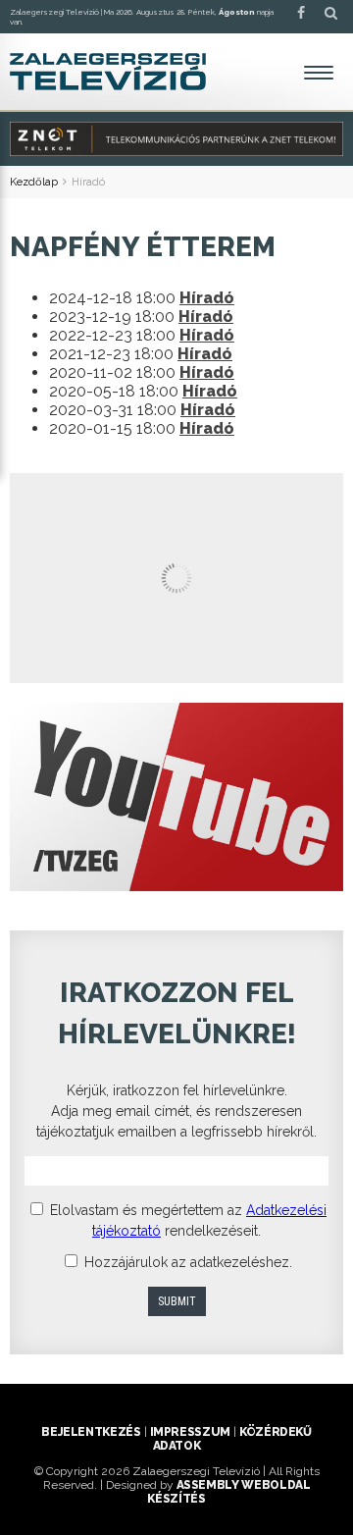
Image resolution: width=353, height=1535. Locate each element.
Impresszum (190, 1432)
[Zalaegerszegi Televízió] (108, 71)
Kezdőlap (34, 182)
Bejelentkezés (90, 1432)
